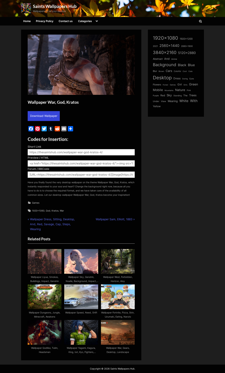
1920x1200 (186, 38)
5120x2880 (187, 53)
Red (162, 95)
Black (182, 65)
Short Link (34, 146)
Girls (185, 85)
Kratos (55, 210)
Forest (165, 85)
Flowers (157, 84)
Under (156, 101)
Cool (185, 71)
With (193, 101)
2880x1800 (187, 46)
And (167, 58)
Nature (180, 90)
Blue (191, 65)
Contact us (66, 21)
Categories (85, 21)
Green (193, 84)
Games (35, 202)
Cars (169, 71)
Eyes (191, 78)
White (183, 101)
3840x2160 (164, 52)
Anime (174, 59)
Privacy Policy (44, 21)
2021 (155, 46)
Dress (177, 78)
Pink (189, 90)
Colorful (177, 71)
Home (27, 21)
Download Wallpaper (43, 116)
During (185, 79)
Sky (169, 95)
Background (164, 64)
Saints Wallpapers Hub (55, 6)
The (185, 95)
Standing (177, 95)
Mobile (158, 90)
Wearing (173, 101)
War (62, 210)
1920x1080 (38, 210)
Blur (155, 71)
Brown (161, 71)
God (48, 210)
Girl (179, 84)
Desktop (162, 77)
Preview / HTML (38, 157)
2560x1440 (169, 45)
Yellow (157, 106)
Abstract (158, 58)
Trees (193, 95)
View (163, 101)
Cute (190, 71)
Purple (156, 95)
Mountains (169, 90)
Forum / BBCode (38, 169)
